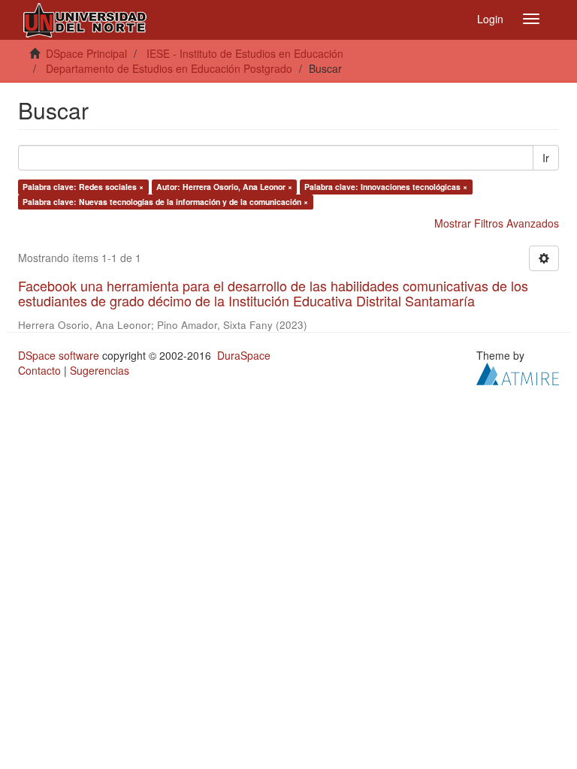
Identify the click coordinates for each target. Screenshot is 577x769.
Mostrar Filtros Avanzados (496, 223)
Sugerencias (99, 370)
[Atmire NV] (517, 371)
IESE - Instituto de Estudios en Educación (245, 53)
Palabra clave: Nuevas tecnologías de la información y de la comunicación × (165, 201)
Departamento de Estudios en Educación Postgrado (169, 68)
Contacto (39, 370)
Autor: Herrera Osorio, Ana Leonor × (224, 186)
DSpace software (58, 355)
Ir (545, 157)
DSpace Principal (86, 53)
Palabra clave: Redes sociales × (83, 186)
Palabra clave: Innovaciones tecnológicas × (385, 186)
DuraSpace (243, 355)
